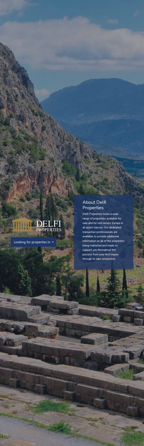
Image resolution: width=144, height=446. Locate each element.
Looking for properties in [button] (32, 242)
